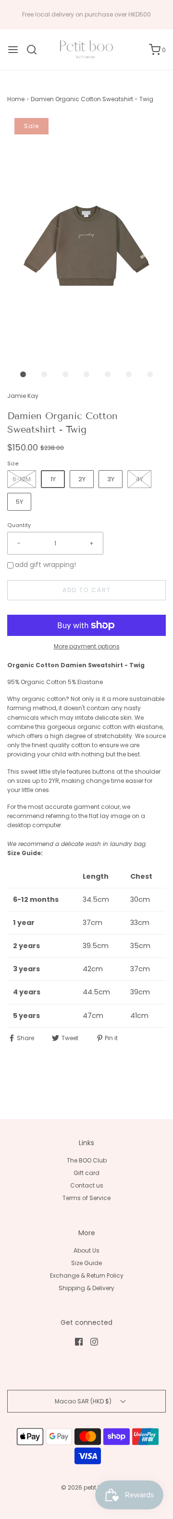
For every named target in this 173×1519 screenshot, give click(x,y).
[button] (86, 237)
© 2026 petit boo (86, 1487)
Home (16, 99)
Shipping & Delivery (86, 1288)
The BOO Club (87, 1160)
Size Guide (86, 1263)
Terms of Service (86, 1198)
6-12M (21, 479)
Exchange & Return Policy (87, 1275)
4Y (139, 479)
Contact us (86, 1185)
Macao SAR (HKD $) (84, 1401)
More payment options (87, 646)
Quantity (19, 525)
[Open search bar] (35, 50)
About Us (86, 1250)
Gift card (86, 1173)
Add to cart (86, 590)
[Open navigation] (13, 50)
